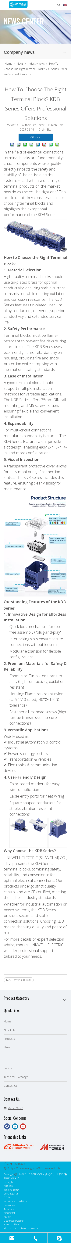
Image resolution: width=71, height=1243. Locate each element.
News (7, 1047)
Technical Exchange (16, 1077)
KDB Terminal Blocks (18, 980)
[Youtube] (23, 1126)
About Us (9, 1030)
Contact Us (10, 1085)
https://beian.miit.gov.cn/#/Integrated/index (35, 1168)
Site (49, 129)
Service (8, 1068)
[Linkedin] (15, 1126)
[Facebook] (7, 1126)
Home (7, 1021)
